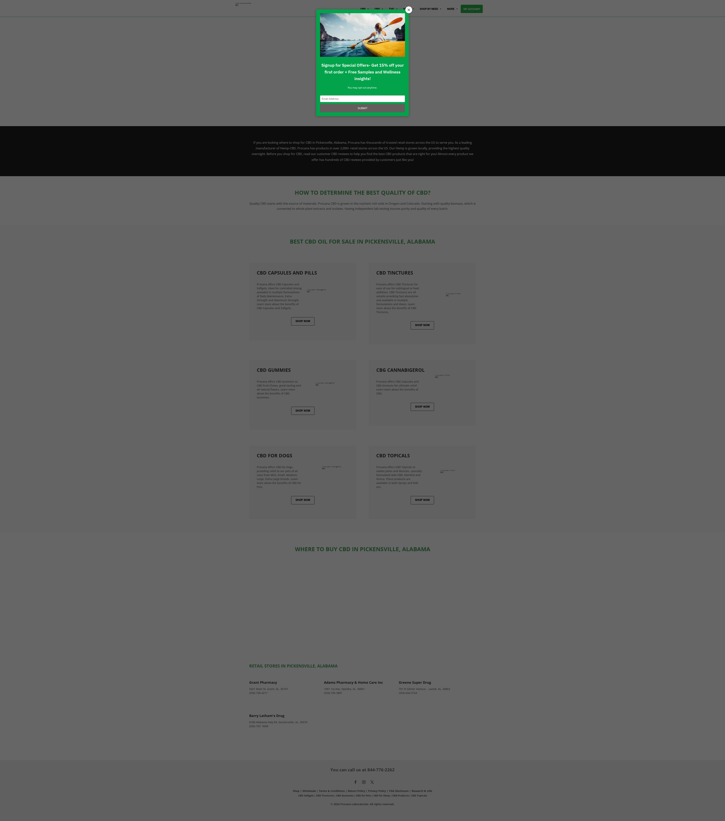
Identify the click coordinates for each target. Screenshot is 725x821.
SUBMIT (363, 108)
